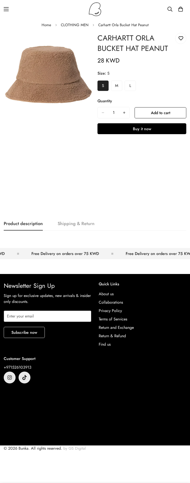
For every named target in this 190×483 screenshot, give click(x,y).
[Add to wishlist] (180, 38)
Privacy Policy (110, 311)
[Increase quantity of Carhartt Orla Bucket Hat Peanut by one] (124, 112)
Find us (105, 344)
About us (106, 294)
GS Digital (77, 448)
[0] (180, 9)
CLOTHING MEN (75, 25)
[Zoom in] (84, 42)
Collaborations (111, 302)
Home (46, 25)
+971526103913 (17, 367)
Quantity (104, 101)
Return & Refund (112, 336)
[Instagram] (10, 377)
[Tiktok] (24, 377)
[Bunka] (95, 9)
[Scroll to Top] (180, 456)
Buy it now (142, 129)
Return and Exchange (116, 327)
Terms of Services (113, 319)
